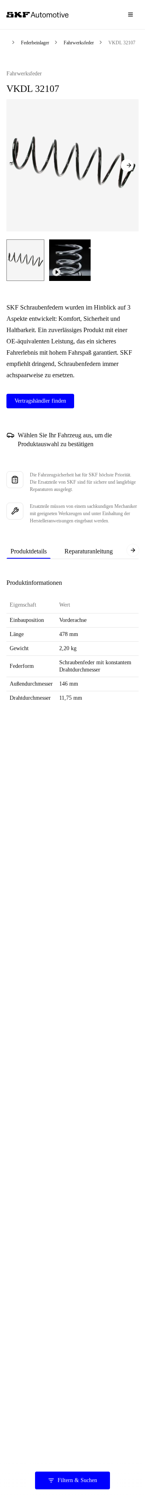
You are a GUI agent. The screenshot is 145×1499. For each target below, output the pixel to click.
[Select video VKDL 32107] (70, 260)
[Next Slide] (127, 165)
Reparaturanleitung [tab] (88, 551)
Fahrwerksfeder (79, 43)
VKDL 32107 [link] (121, 43)
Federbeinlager (35, 43)
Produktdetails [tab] (28, 551)
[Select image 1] (25, 260)
